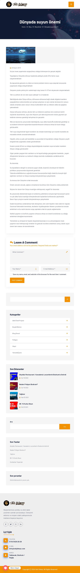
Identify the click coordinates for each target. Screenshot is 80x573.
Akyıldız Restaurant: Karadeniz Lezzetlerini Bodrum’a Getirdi (42, 375)
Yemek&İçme (17, 353)
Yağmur (22, 394)
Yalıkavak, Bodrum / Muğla (17, 556)
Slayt (14, 346)
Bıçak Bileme (16, 327)
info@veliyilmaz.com (17, 549)
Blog (30, 27)
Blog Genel (38, 27)
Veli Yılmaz (39, 569)
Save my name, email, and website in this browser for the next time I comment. (39, 274)
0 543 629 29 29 (15, 541)
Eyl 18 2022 (24, 378)
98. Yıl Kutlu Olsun (26, 404)
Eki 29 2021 (24, 407)
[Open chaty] (5, 568)
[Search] (67, 299)
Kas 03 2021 (25, 397)
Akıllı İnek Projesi (18, 320)
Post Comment (17, 280)
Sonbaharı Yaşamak (16, 462)
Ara (11, 422)
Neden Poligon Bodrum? (28, 384)
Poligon (15, 340)
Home (24, 27)
